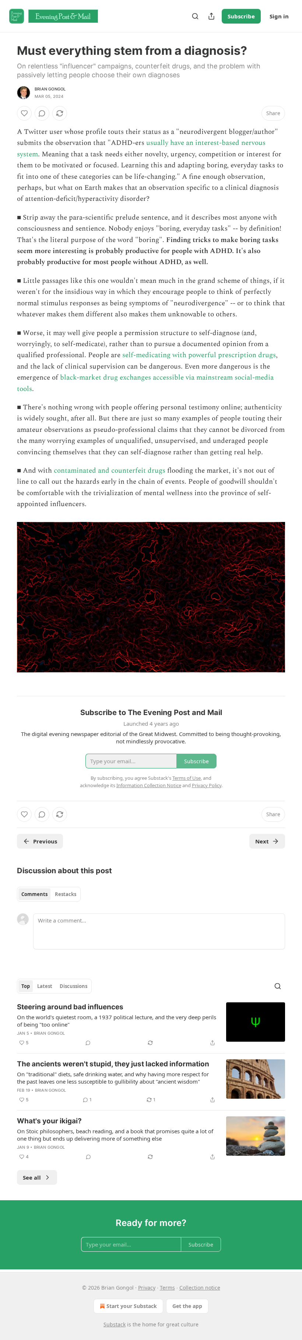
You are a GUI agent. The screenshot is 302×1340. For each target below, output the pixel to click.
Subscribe (241, 16)
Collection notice (199, 1287)
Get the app (187, 1305)
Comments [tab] (34, 894)
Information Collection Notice (148, 785)
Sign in (279, 16)
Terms (167, 1287)
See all (32, 1177)
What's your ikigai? (49, 1121)
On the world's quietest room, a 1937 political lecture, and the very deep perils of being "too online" (116, 1020)
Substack (114, 1324)
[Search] (195, 16)
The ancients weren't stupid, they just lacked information (113, 1064)
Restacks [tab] (65, 894)
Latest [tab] (44, 986)
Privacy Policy (206, 785)
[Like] (24, 113)
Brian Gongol (50, 89)
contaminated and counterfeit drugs (109, 470)
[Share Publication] (211, 16)
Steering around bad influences (70, 1007)
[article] (151, 1024)
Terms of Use (186, 778)
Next (262, 841)
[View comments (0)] (42, 113)
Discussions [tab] (73, 986)
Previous (45, 841)
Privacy (146, 1287)
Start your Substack (131, 1305)
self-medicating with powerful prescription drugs (199, 355)
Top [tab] (25, 986)
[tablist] (49, 894)
